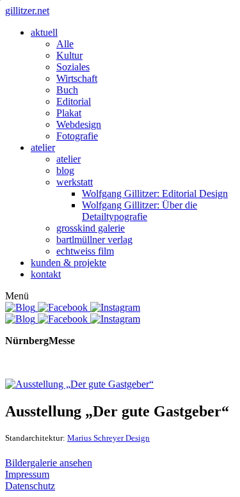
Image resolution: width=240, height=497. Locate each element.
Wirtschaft (76, 78)
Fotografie (77, 135)
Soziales (73, 66)
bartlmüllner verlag (94, 239)
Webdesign (78, 124)
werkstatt (74, 182)
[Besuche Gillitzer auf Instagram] (115, 307)
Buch (67, 89)
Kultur (69, 55)
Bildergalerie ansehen (48, 462)
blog (65, 170)
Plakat (68, 112)
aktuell (44, 32)
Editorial (73, 101)
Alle (65, 43)
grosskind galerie (90, 228)
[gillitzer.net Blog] (21, 307)
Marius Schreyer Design (108, 438)
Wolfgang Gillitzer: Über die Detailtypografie (139, 211)
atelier (43, 147)
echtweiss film (85, 251)
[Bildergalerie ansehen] (79, 384)
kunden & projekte (68, 262)
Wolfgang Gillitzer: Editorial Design (155, 193)
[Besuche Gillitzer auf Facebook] (64, 307)
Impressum (27, 474)
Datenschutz (30, 485)
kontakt (46, 274)
